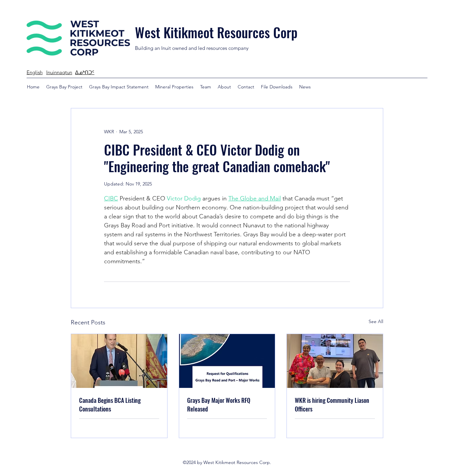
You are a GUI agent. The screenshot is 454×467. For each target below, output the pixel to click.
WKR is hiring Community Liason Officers (332, 404)
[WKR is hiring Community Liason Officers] (335, 361)
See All (376, 321)
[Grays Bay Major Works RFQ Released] (227, 361)
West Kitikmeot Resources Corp (216, 32)
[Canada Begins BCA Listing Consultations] (119, 361)
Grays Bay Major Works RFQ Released (218, 404)
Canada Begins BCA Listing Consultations (110, 404)
